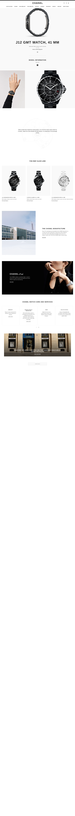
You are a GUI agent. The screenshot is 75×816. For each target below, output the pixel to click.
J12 (17, 385)
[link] (68, 3)
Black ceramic (22, 385)
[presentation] (14, 181)
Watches (13, 385)
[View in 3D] (37, 22)
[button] (15, 7)
